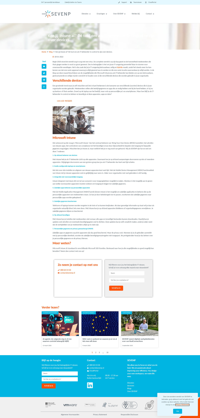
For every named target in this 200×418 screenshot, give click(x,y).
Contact (149, 14)
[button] (44, 66)
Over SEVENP (118, 14)
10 (107, 353)
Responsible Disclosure (129, 415)
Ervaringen (101, 14)
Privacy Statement (100, 415)
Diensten (85, 14)
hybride (120, 67)
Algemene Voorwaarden (70, 415)
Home (44, 52)
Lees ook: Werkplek (64, 101)
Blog (50, 52)
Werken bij (136, 14)
